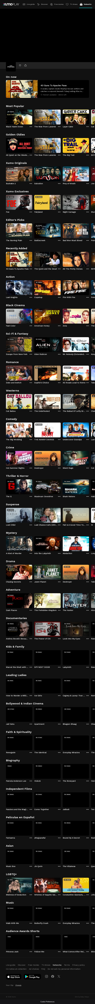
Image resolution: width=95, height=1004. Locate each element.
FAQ (43, 969)
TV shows (73, 4)
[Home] (11, 4)
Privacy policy (78, 965)
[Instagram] (46, 976)
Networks (87, 4)
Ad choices (34, 969)
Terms (67, 965)
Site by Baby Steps (82, 997)
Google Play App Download (32, 977)
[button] (47, 89)
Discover (44, 4)
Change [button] (18, 985)
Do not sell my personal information (64, 969)
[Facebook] (53, 976)
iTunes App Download (13, 977)
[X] (59, 976)
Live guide (31, 4)
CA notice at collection (16, 969)
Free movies (59, 4)
